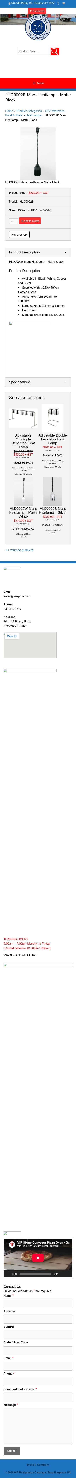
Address (9, 1311)
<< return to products (19, 550)
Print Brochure (19, 234)
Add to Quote (31, 220)
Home (9, 111)
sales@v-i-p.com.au (17, 596)
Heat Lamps (34, 115)
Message (11, 1405)
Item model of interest (20, 1389)
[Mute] (62, 1274)
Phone (9, 1373)
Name (9, 1295)
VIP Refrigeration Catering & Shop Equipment (38, 68)
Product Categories (29, 111)
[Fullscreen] (68, 1274)
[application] (38, 1258)
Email (9, 1358)
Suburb (9, 1326)
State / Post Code (16, 1342)
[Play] (8, 1274)
